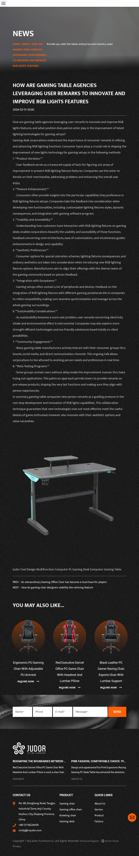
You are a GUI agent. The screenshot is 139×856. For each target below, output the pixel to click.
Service (99, 809)
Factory (99, 821)
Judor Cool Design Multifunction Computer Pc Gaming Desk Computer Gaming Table (67, 569)
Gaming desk (21, 140)
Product (99, 815)
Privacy (17, 846)
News (25, 44)
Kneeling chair (67, 815)
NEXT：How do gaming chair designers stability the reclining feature (53, 587)
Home (16, 44)
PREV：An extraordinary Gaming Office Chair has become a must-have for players (60, 582)
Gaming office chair (70, 809)
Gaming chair (67, 803)
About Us (100, 803)
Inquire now (26, 681)
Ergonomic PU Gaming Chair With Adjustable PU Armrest (28, 669)
